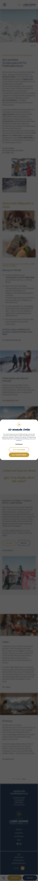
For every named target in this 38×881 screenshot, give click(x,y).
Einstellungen (19, 444)
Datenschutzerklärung (23, 438)
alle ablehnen (19, 450)
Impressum (19, 440)
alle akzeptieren (19, 455)
